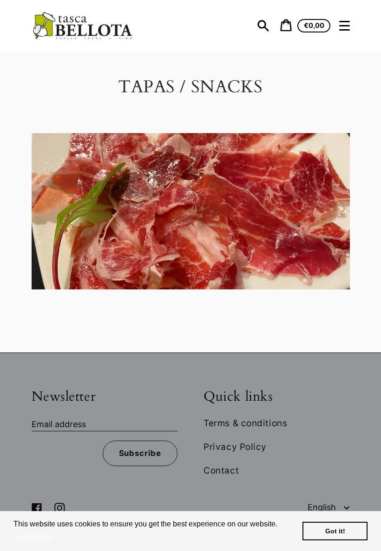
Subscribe (140, 453)
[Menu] (344, 26)
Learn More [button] (34, 536)
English (323, 507)
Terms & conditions (245, 423)
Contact (221, 470)
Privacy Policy (235, 447)
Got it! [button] (335, 531)
